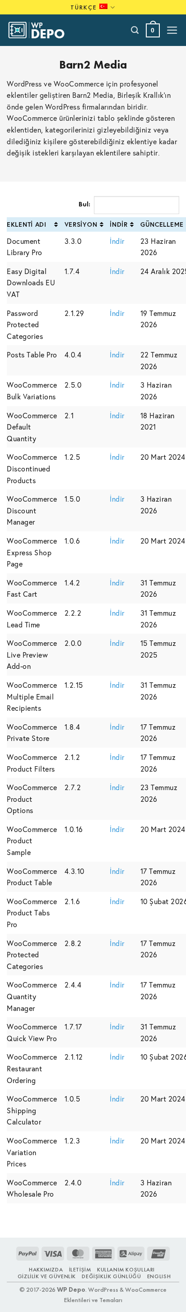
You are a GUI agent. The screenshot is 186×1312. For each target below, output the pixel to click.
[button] (153, 30)
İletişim (80, 1269)
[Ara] (135, 30)
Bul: (84, 204)
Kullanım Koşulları (126, 1269)
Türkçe (83, 7)
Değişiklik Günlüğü (111, 1276)
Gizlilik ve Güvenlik (47, 1276)
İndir (119, 224)
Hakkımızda (46, 1269)
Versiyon (81, 224)
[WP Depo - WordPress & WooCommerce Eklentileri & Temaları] (41, 30)
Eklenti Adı (26, 224)
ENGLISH (159, 1276)
